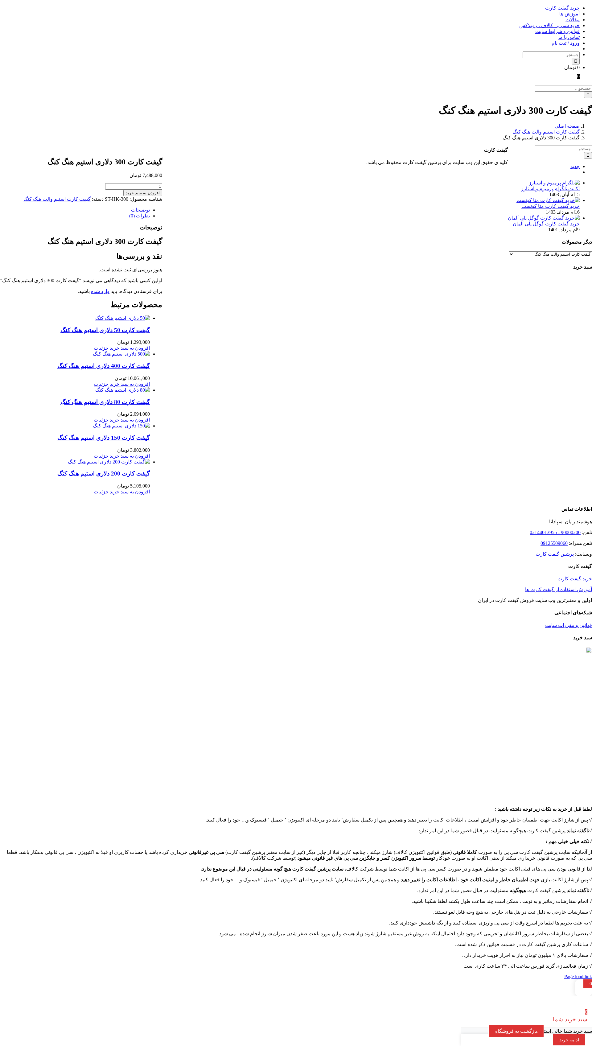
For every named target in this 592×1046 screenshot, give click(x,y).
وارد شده (100, 291)
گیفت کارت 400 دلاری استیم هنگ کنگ (103, 366)
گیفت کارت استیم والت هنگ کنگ (57, 199)
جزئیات (101, 348)
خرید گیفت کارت (574, 578)
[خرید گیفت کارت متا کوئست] (548, 200)
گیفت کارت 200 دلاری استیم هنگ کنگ (103, 473)
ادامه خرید (569, 1039)
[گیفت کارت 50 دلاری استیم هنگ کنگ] (75, 318)
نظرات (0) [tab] (139, 215)
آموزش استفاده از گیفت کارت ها (558, 589)
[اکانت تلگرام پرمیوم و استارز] (554, 182)
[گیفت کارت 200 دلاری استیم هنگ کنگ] (75, 462)
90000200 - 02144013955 (555, 532)
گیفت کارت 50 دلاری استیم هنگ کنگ (105, 330)
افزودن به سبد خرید (143, 193)
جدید (575, 166)
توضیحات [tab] (140, 209)
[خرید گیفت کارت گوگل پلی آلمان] (544, 217)
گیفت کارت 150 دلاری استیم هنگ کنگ (103, 437)
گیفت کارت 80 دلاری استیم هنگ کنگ (105, 402)
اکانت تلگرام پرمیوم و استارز (550, 188)
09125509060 (554, 543)
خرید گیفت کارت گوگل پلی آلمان (546, 223)
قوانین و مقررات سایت (568, 625)
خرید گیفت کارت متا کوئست (550, 206)
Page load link (578, 976)
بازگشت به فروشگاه (516, 1031)
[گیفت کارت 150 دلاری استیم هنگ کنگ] (75, 426)
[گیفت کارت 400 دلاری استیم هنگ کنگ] (75, 354)
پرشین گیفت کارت (555, 554)
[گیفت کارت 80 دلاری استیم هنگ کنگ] (75, 390)
